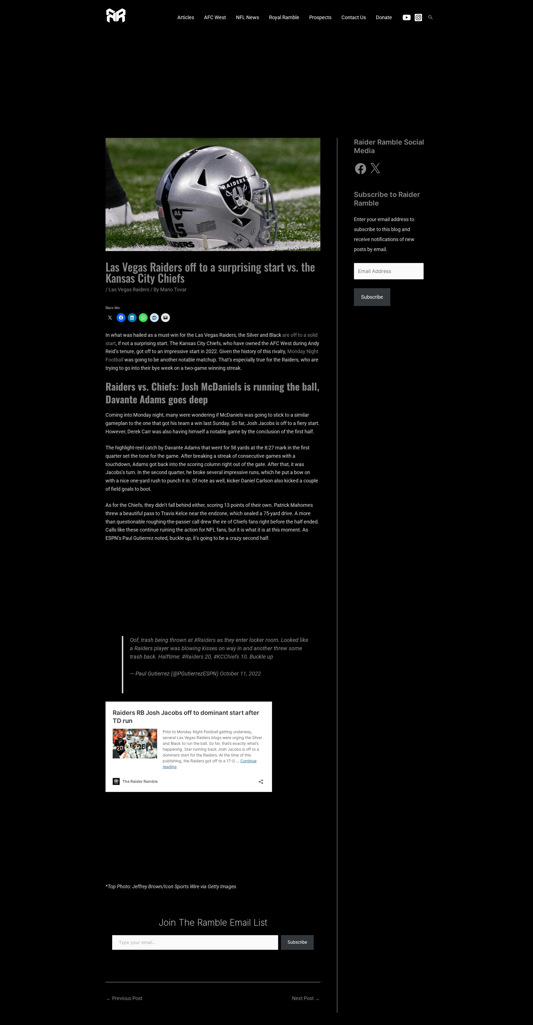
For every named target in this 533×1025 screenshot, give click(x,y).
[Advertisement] (266, 76)
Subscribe (297, 942)
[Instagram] (418, 17)
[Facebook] (360, 168)
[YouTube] (407, 17)
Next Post (306, 998)
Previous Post (124, 998)
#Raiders (205, 640)
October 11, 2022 (240, 673)
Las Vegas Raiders (129, 289)
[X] (375, 168)
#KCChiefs (226, 657)
